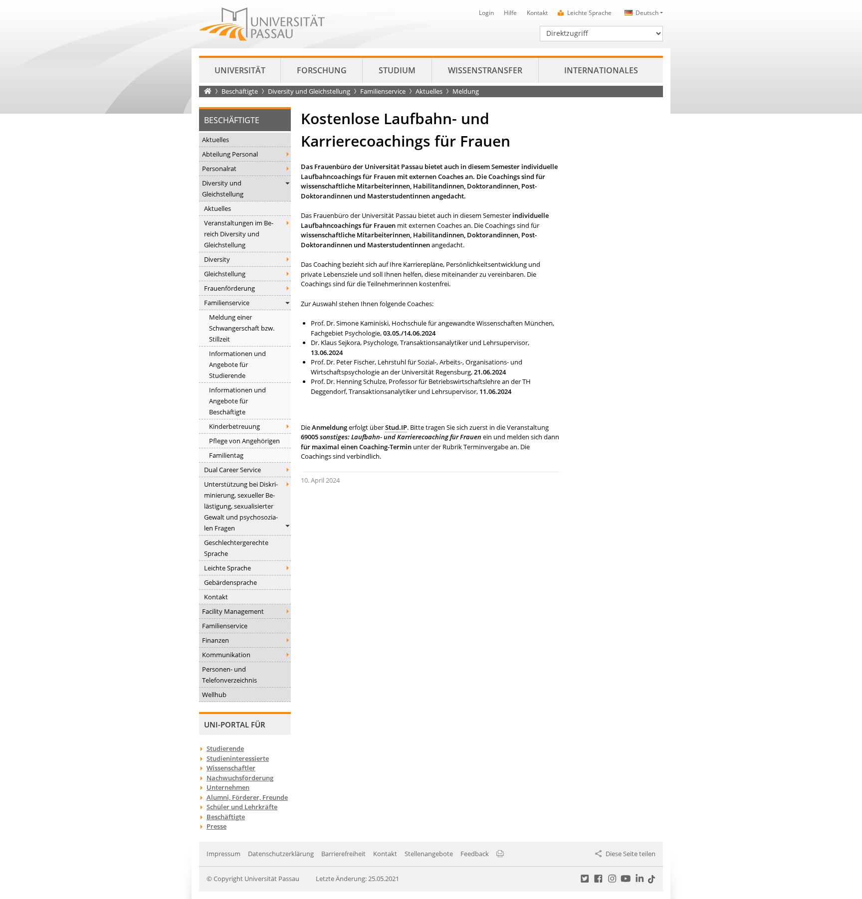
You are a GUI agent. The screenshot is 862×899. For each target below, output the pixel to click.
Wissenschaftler (231, 767)
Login (486, 12)
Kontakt (537, 12)
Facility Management (233, 611)
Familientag (226, 455)
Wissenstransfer (485, 70)
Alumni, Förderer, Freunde (247, 797)
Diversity (217, 259)
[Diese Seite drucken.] (500, 853)
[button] (642, 12)
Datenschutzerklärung (281, 853)
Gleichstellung (224, 273)
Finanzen (215, 640)
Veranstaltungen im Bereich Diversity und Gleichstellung (238, 233)
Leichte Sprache (589, 12)
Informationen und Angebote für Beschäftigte (237, 400)
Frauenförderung (229, 288)
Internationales (601, 70)
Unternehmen (228, 787)
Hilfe (510, 12)
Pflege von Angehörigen (244, 440)
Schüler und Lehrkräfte (242, 806)
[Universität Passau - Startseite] (262, 23)
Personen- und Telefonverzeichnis (229, 675)
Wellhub (214, 694)
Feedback (474, 853)
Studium (397, 70)
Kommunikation (226, 654)
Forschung (322, 70)
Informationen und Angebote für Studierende (237, 364)
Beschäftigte (239, 91)
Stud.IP (396, 427)
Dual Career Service (232, 469)
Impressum (223, 853)
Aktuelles (429, 91)
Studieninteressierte (238, 758)
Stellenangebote (429, 853)
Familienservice (383, 91)
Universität (240, 70)
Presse (216, 826)
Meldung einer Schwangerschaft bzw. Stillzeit (241, 328)
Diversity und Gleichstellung (309, 91)
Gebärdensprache (230, 582)
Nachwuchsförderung (240, 777)
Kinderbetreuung (234, 426)
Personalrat (219, 168)
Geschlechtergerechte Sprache (236, 548)
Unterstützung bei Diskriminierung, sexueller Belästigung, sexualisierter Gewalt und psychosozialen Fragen (241, 506)
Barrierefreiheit (343, 853)
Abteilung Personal (230, 154)
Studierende (225, 748)
